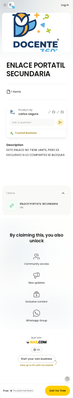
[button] (36, 349)
